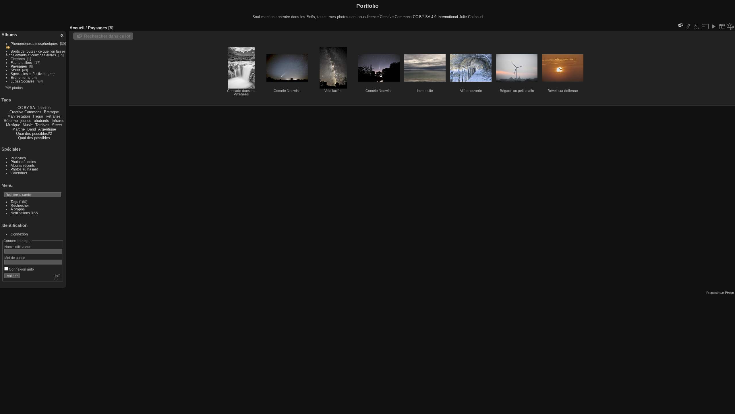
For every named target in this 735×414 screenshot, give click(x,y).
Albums (9, 34)
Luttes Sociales (22, 81)
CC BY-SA (26, 108)
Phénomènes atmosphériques (34, 43)
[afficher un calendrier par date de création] (730, 26)
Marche (18, 129)
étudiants (41, 120)
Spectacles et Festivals (28, 74)
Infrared (58, 120)
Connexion (19, 234)
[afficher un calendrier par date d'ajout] (722, 26)
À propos (18, 209)
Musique (13, 125)
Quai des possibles (34, 138)
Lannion (44, 108)
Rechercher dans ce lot (107, 36)
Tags (14, 202)
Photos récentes (23, 162)
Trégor (37, 116)
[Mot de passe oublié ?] (57, 277)
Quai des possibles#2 (34, 133)
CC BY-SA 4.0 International (435, 17)
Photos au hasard (24, 169)
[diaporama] (713, 26)
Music (28, 125)
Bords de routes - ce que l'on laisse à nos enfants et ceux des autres (35, 53)
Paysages (19, 66)
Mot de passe (14, 258)
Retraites (53, 116)
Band (31, 129)
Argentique (47, 129)
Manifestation (18, 116)
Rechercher (20, 205)
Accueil (76, 27)
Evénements (20, 77)
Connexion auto (21, 269)
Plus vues (18, 158)
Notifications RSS (24, 213)
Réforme (11, 120)
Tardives (42, 125)
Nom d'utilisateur (17, 247)
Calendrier (19, 173)
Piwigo (729, 292)
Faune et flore (21, 62)
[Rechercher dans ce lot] (680, 25)
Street (15, 70)
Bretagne (51, 112)
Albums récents (23, 165)
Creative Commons (25, 112)
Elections (18, 59)
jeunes (25, 120)
